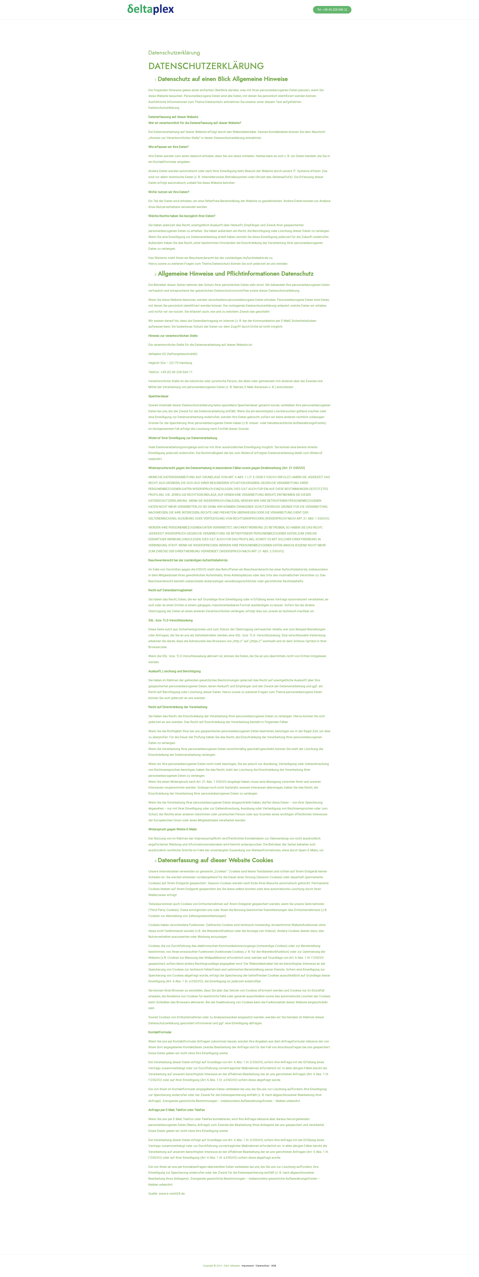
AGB (273, 1265)
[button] (332, 10)
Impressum (248, 1265)
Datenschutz (262, 1265)
